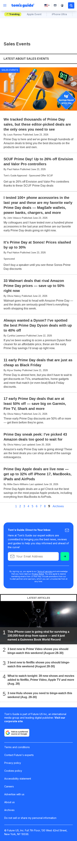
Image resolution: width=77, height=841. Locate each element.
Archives (58, 506)
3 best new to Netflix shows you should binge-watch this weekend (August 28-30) (39, 664)
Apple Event (34, 14)
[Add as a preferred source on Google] (16, 733)
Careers (9, 786)
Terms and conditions (17, 747)
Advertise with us (14, 794)
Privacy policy (12, 762)
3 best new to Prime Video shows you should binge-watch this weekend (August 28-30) (38, 651)
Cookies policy (13, 770)
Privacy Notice (38, 574)
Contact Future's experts (19, 754)
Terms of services (44, 571)
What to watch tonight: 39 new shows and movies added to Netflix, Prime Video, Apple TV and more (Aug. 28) (41, 679)
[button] (71, 5)
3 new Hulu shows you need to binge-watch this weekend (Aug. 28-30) (40, 695)
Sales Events (10, 69)
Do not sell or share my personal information (30, 817)
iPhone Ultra (59, 14)
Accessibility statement (17, 778)
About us (9, 802)
